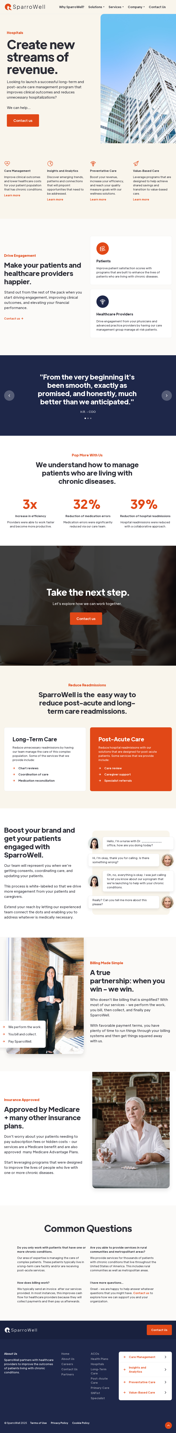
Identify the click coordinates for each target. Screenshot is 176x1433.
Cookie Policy (80, 1422)
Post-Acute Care (99, 1380)
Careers (67, 1364)
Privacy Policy (59, 1422)
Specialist (98, 1398)
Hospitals (97, 1364)
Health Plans (99, 1359)
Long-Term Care (98, 1371)
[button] (96, 7)
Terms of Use (38, 1422)
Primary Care (100, 1388)
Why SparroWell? (71, 7)
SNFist (95, 1393)
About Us (67, 1359)
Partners (67, 1374)
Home (65, 1353)
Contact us (141, 1293)
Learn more (12, 195)
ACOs (95, 1353)
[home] (25, 7)
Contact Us (157, 7)
